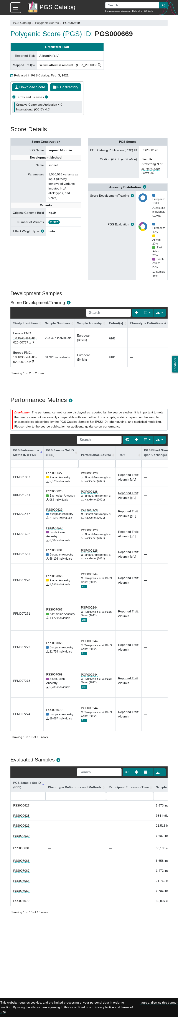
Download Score (31, 87)
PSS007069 (54, 674)
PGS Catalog (22, 22)
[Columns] (147, 313)
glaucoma (125, 11)
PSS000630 (54, 528)
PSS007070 (54, 710)
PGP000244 (89, 574)
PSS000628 (54, 491)
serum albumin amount (56, 65)
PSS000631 (54, 550)
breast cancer (112, 11)
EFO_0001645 (145, 11)
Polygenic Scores (47, 22)
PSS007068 (54, 643)
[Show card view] (127, 440)
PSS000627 (54, 473)
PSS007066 (54, 576)
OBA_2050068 (87, 65)
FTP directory (67, 87)
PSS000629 (54, 509)
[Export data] (159, 313)
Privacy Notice (104, 1007)
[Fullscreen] (136, 313)
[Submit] (163, 5)
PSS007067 (54, 609)
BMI (134, 11)
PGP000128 (150, 150)
